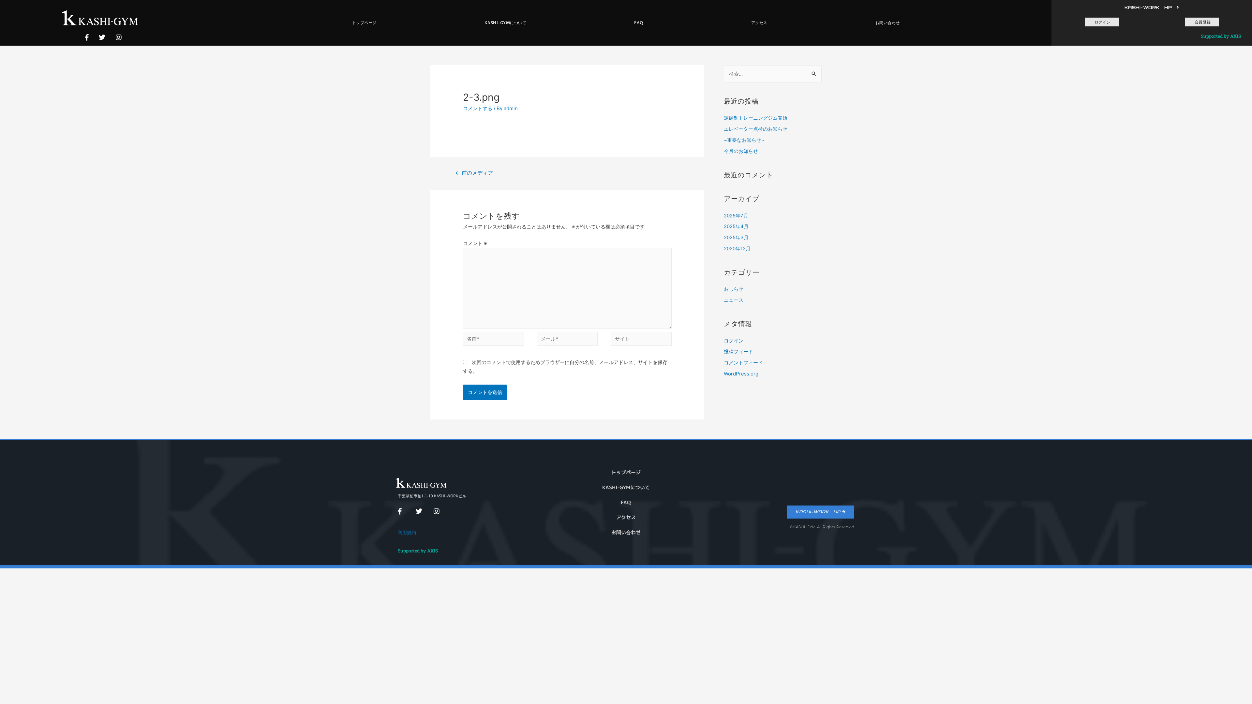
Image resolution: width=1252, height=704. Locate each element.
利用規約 (407, 532)
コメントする (477, 108)
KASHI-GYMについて (505, 22)
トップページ (364, 22)
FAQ (638, 22)
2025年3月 (736, 237)
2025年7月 (736, 216)
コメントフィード (743, 362)
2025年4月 (736, 226)
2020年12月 (737, 248)
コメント (475, 243)
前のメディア (474, 173)
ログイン (733, 341)
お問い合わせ (887, 22)
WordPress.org (741, 374)
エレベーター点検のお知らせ (755, 129)
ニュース (733, 300)
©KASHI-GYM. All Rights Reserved (822, 526)
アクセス (759, 22)
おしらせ (733, 289)
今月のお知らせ (741, 151)
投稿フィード (738, 351)
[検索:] (773, 74)
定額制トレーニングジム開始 (755, 118)
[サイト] (641, 340)
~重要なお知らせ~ (744, 140)
